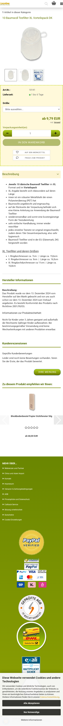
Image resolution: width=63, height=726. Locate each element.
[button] (7, 133)
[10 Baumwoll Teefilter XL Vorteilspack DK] (31, 45)
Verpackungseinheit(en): (15, 127)
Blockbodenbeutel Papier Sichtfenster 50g (31, 416)
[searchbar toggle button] (46, 4)
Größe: (6, 103)
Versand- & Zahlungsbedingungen (19, 489)
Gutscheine (9, 515)
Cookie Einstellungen (13, 520)
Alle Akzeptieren (32, 703)
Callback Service (11, 504)
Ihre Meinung (47, 372)
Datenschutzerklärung (49, 697)
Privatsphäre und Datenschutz (17, 499)
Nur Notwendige (31, 712)
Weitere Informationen (31, 720)
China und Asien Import (14, 473)
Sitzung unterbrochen (13, 510)
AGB (6, 494)
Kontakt (8, 479)
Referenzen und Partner (14, 468)
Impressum (9, 484)
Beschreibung (10, 174)
